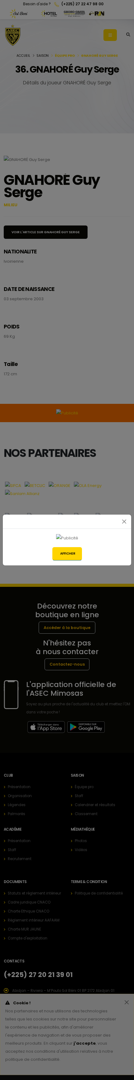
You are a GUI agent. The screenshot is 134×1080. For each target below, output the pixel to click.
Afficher (67, 553)
